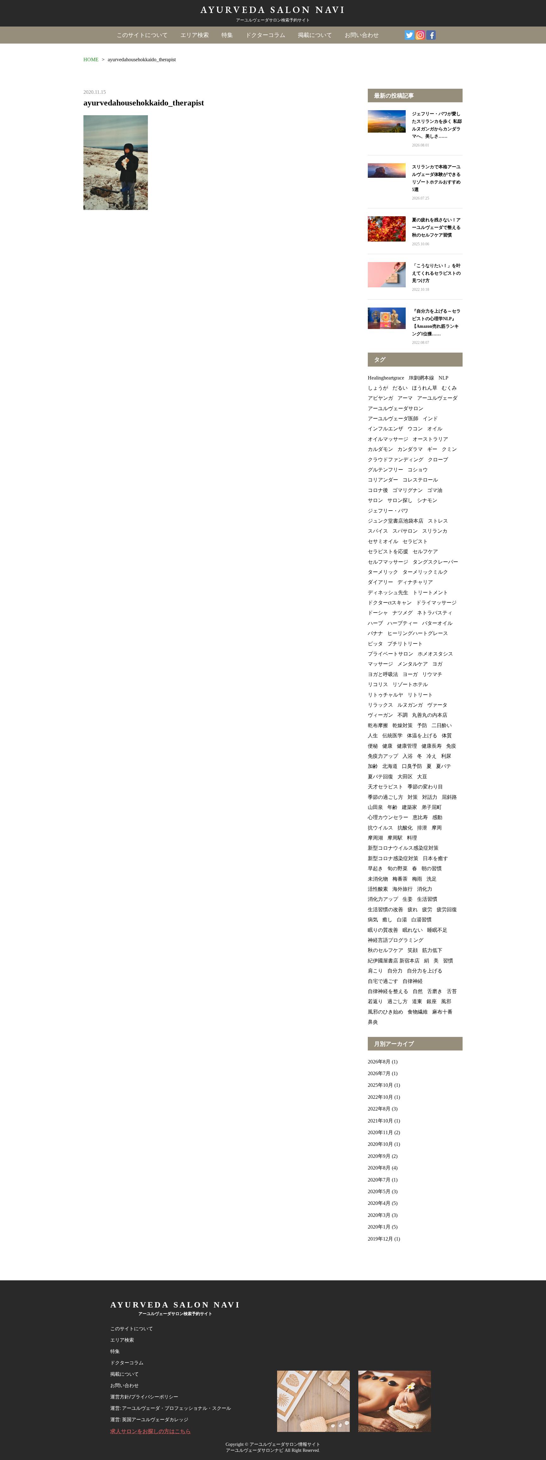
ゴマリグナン (407, 490)
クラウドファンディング (395, 459)
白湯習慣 (421, 919)
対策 (413, 797)
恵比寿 (420, 817)
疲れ (413, 909)
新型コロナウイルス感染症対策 (403, 848)
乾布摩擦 (378, 725)
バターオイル (437, 623)
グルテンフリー (385, 469)
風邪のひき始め (385, 1011)
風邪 (446, 1001)
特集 (227, 35)
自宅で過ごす (383, 981)
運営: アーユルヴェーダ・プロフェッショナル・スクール (170, 1408)
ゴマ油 (434, 490)
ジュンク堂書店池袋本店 (395, 521)
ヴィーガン (380, 715)
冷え (432, 756)
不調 (402, 715)
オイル (434, 428)
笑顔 (413, 950)
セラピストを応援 (388, 551)
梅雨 (417, 879)
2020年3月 (379, 1215)
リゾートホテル (410, 684)
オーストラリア (430, 439)
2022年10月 (380, 1097)
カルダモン (380, 449)
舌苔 (452, 991)
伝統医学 (392, 735)
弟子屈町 (432, 807)
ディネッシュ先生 (388, 592)
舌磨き (434, 991)
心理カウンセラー (388, 817)
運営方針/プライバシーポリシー (144, 1397)
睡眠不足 (437, 930)
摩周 (437, 827)
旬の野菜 (397, 868)
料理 (412, 838)
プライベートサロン (390, 653)
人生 (373, 735)
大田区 (405, 776)
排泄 (422, 827)
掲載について (315, 35)
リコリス (378, 684)
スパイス (378, 531)
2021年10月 (380, 1120)
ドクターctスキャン (390, 602)
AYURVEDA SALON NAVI (273, 9)
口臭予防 (412, 766)
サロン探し (400, 500)
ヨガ (437, 664)
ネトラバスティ (434, 612)
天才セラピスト (385, 786)
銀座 (432, 1001)
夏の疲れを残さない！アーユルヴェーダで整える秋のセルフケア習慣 (436, 227)
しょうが (378, 388)
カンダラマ (410, 449)
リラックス (380, 705)
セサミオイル (383, 541)
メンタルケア (412, 664)
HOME (91, 59)
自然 (418, 991)
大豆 (422, 776)
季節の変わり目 (425, 786)
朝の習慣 (432, 868)
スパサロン (405, 531)
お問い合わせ (362, 35)
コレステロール (420, 479)
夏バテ (443, 766)
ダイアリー (380, 582)
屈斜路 (449, 797)
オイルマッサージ (388, 439)
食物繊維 (418, 1011)
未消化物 (378, 879)
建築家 (409, 807)
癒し (387, 919)
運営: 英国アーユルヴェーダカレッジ (149, 1419)
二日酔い (442, 725)
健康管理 (407, 746)
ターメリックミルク (425, 572)
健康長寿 (432, 746)
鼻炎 (373, 1022)
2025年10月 (380, 1085)
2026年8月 (379, 1061)
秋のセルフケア (385, 950)
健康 (387, 746)
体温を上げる (422, 735)
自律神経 (413, 981)
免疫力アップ (383, 756)
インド (430, 418)
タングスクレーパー (435, 562)
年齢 (392, 807)
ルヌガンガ (410, 705)
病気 (373, 919)
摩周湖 (375, 838)
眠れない (413, 930)
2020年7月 (379, 1179)
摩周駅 (395, 838)
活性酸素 (378, 889)
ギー (432, 449)
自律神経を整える (388, 991)
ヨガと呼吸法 (383, 674)
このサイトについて (142, 35)
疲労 (427, 909)
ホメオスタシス (435, 653)
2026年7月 (379, 1073)
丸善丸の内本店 (429, 715)
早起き (375, 868)
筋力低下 (432, 950)
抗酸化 (405, 827)
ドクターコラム (265, 35)
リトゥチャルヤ (385, 694)
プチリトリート (405, 643)
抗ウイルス (380, 827)
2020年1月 (379, 1227)
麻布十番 (442, 1011)
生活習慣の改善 (385, 909)
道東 (417, 1001)
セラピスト (415, 541)
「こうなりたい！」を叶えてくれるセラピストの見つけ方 (436, 273)
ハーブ (375, 623)
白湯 (402, 919)
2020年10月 (380, 1144)
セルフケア (425, 551)
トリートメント (430, 592)
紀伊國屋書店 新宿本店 (394, 960)
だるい (400, 388)
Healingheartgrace (386, 377)
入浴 (408, 756)
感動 (437, 817)
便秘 (373, 746)
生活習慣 (427, 899)
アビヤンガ (380, 398)
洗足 (432, 879)
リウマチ (432, 674)
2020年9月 (379, 1156)
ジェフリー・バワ (388, 510)
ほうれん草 (424, 388)
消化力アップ (383, 899)
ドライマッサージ (436, 602)
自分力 (395, 970)
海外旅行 (402, 889)
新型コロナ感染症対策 (393, 858)
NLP (443, 377)
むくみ (449, 388)
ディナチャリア (415, 582)
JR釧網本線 (421, 377)
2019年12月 (380, 1239)
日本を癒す (435, 858)
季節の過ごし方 (385, 797)
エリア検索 (194, 35)
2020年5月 (379, 1191)
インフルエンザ (385, 428)
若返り (375, 1001)
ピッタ (375, 643)
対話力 (429, 797)
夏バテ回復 (380, 776)
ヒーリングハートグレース (417, 633)
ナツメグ (402, 612)
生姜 (408, 899)
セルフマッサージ (388, 562)
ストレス (438, 521)
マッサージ (380, 664)
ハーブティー (402, 623)
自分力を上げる (424, 970)
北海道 (389, 766)
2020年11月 (380, 1132)
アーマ (405, 398)
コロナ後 (378, 490)
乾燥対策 (402, 725)
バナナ (375, 633)
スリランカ (434, 531)
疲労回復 (447, 909)
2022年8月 (379, 1108)
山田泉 (375, 807)
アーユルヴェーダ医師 (393, 418)
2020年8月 (379, 1167)
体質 (447, 735)
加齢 (373, 766)
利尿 (446, 756)
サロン (375, 500)
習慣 (448, 960)
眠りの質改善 (383, 930)
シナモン (427, 500)
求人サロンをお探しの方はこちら (150, 1431)
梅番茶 (400, 879)
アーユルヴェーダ (437, 398)
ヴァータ (437, 705)
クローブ (438, 459)
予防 (422, 725)
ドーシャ (378, 612)
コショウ (418, 469)
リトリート (420, 694)
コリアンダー (383, 479)
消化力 (424, 889)
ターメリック (383, 572)
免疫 (451, 746)
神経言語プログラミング (395, 940)
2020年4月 (379, 1203)
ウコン (415, 428)
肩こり (375, 970)
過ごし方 (397, 1001)
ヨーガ (410, 674)
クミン (449, 449)
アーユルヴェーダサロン (395, 408)
